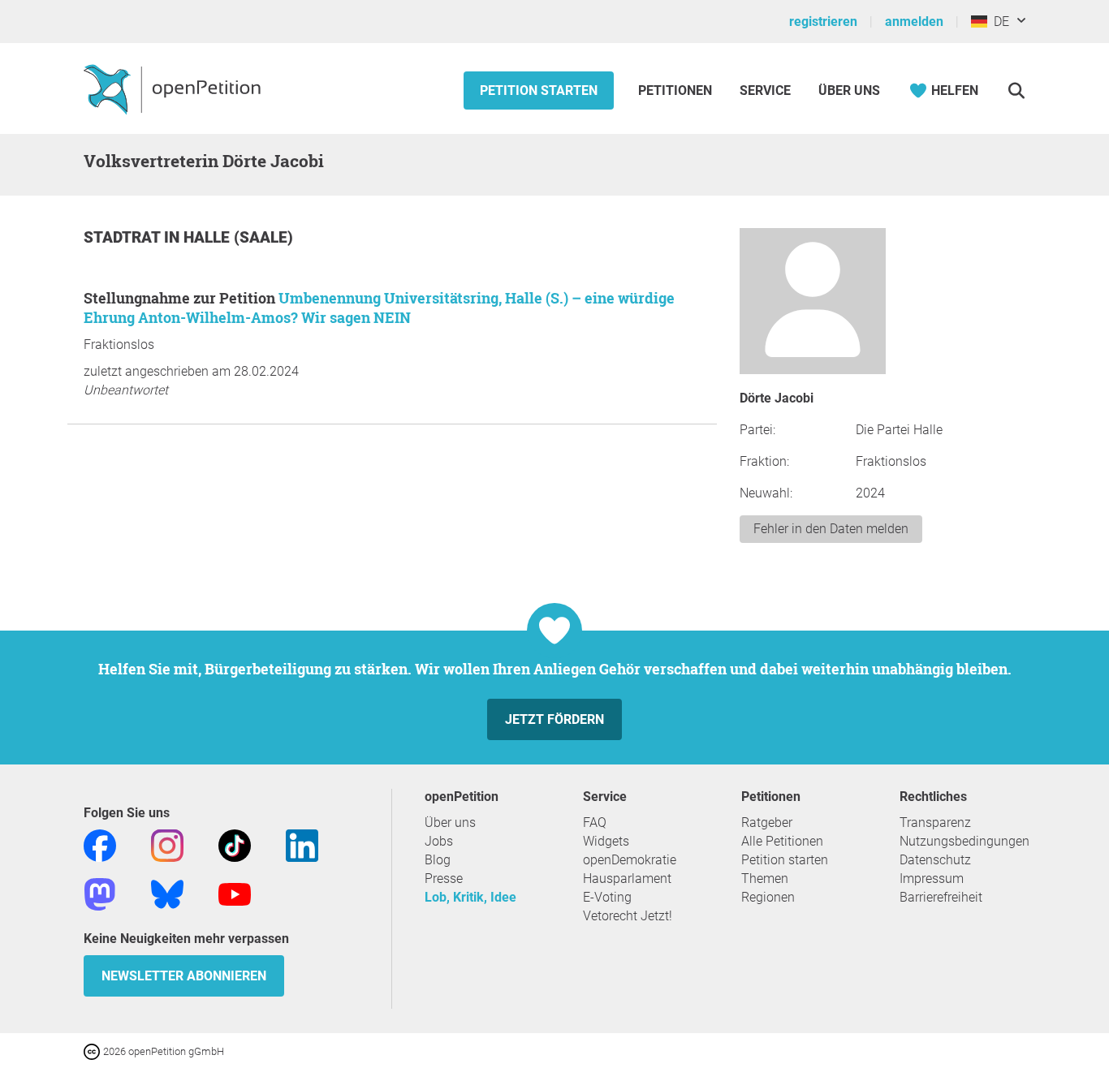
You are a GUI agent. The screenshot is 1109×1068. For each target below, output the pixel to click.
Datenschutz (935, 860)
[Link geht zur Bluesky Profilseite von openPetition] (167, 893)
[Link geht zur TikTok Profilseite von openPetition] (234, 844)
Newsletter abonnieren (183, 976)
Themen (764, 878)
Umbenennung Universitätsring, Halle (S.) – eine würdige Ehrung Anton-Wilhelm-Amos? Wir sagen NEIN (379, 307)
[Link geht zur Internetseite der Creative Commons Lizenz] (93, 1050)
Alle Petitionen (782, 841)
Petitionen (676, 90)
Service (765, 90)
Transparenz (935, 822)
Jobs (439, 841)
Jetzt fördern (554, 719)
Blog (438, 860)
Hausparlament (627, 878)
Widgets (606, 841)
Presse (444, 878)
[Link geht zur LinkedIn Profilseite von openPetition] (302, 844)
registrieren (823, 21)
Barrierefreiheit (941, 897)
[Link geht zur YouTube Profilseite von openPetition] (234, 893)
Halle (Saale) (238, 237)
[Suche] (1016, 90)
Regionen (768, 897)
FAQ (594, 822)
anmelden (914, 21)
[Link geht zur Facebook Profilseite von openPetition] (100, 844)
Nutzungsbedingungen (964, 841)
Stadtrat (124, 237)
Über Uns (849, 90)
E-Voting (607, 897)
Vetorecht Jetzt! (627, 916)
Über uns (450, 822)
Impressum (932, 878)
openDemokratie (629, 860)
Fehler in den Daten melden (830, 528)
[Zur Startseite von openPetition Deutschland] (174, 88)
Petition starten (539, 90)
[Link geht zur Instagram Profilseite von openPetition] (167, 844)
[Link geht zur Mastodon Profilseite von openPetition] (100, 893)
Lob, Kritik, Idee (470, 897)
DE (998, 21)
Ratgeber (766, 822)
